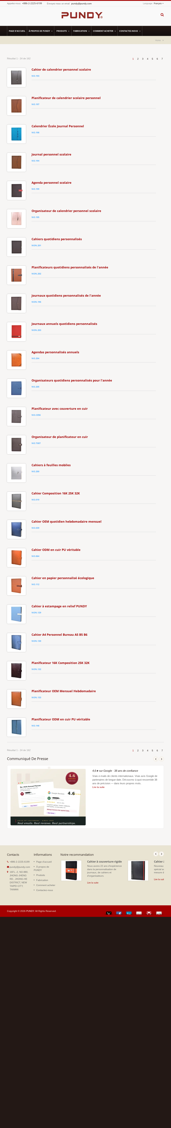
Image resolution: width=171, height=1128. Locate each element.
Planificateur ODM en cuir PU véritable (61, 719)
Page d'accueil (17, 31)
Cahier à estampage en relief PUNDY (59, 606)
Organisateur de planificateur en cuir (60, 437)
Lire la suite (98, 787)
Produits (61, 31)
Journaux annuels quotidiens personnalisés (64, 324)
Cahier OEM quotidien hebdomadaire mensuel (67, 521)
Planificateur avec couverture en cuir (60, 409)
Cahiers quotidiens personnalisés (57, 239)
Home (158, 40)
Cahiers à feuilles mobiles (51, 465)
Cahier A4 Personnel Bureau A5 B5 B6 (59, 635)
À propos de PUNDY (39, 31)
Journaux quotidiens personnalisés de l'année (66, 295)
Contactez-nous (128, 31)
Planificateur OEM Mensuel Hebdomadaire (64, 691)
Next (161, 759)
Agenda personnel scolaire (51, 183)
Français (158, 3)
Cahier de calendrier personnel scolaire (61, 69)
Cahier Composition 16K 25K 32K (56, 493)
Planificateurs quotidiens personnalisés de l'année (70, 267)
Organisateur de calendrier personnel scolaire (66, 211)
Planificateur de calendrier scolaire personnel (66, 98)
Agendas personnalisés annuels (55, 352)
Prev (155, 759)
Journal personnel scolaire (51, 154)
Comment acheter (103, 31)
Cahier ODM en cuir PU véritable (56, 550)
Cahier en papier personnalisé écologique (63, 578)
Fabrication (80, 31)
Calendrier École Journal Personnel (58, 126)
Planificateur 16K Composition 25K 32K (61, 663)
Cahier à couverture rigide (104, 861)
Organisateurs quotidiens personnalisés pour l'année (72, 380)
